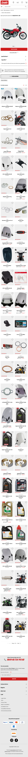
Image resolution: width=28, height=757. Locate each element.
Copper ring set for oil (7, 128)
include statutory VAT (14, 750)
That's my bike (14, 49)
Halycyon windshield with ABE (7, 106)
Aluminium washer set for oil (7, 220)
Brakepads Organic (20, 288)
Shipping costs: (7, 751)
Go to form (23, 71)
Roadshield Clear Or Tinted (7, 243)
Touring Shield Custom (21, 379)
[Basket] (26, 2)
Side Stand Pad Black (7, 265)
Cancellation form (4, 706)
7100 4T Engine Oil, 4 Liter (7, 496)
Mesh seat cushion (20, 174)
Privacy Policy (4, 702)
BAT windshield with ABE (7, 174)
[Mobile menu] (2, 7)
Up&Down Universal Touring (21, 402)
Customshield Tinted (7, 426)
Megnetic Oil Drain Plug (7, 196)
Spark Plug (7, 357)
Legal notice (3, 698)
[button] (26, 7)
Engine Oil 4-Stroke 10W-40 (21, 519)
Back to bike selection (6, 12)
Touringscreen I (21, 449)
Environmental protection (6, 710)
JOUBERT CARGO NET (21, 128)
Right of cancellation (5, 704)
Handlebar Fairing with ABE (21, 588)
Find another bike (13, 52)
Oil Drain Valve (21, 220)
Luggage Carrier (21, 151)
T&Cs (2, 700)
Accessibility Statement (5, 708)
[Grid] (24, 85)
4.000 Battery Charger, (21, 243)
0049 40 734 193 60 (15, 659)
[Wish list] (22, 2)
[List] (26, 85)
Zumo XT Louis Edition (21, 334)
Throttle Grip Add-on (7, 334)
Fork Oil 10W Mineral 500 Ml (21, 543)
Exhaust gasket (21, 357)
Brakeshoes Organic (7, 473)
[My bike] (18, 2)
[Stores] (13, 2)
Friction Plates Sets (7, 151)
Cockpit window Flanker (7, 612)
